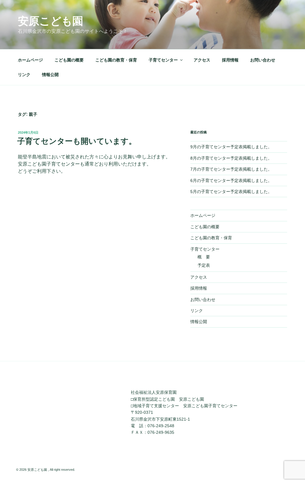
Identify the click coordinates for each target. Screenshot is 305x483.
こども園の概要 (69, 60)
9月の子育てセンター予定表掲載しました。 (231, 146)
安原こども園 (50, 21)
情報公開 (50, 74)
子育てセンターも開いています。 (76, 141)
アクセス (202, 60)
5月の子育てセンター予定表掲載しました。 (231, 191)
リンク (24, 74)
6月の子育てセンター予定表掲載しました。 (231, 180)
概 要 (203, 256)
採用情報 (230, 60)
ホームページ (30, 60)
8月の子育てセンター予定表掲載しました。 (231, 158)
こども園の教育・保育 (116, 60)
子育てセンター (163, 60)
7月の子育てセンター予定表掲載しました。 (231, 169)
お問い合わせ (262, 60)
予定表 (203, 265)
